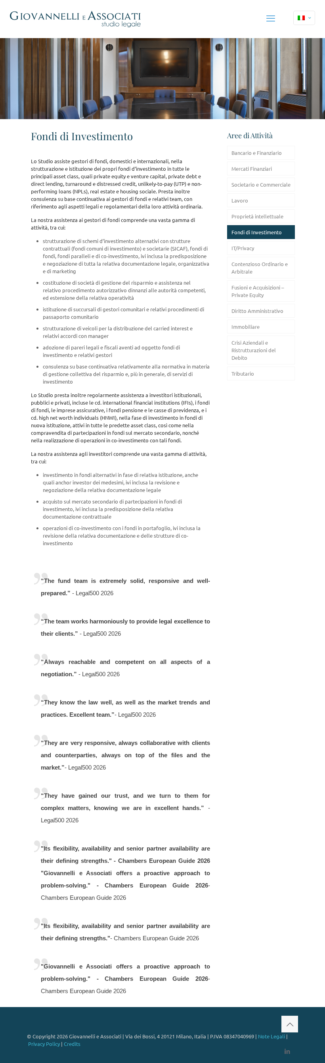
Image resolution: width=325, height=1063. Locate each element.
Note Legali (271, 1036)
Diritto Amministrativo (257, 310)
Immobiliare (245, 326)
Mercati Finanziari (251, 168)
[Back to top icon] (289, 1024)
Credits (72, 1043)
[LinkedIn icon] (287, 1051)
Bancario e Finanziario (256, 152)
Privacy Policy (44, 1043)
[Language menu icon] (304, 18)
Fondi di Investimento (256, 232)
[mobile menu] (270, 18)
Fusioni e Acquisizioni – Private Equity (257, 291)
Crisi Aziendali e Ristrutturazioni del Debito (253, 350)
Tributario (242, 373)
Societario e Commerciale (261, 184)
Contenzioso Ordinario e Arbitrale (259, 267)
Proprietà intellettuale (257, 216)
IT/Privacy (242, 248)
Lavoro (239, 200)
